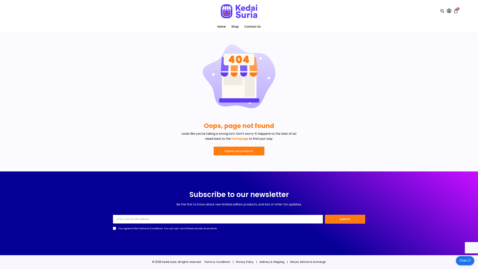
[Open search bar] (442, 11)
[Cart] (454, 11)
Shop (235, 27)
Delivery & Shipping (272, 262)
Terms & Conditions (217, 262)
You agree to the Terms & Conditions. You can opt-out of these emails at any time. (167, 228)
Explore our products (239, 151)
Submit (345, 219)
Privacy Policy (245, 262)
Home (221, 27)
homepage (240, 139)
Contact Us (252, 27)
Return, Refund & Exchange (308, 262)
